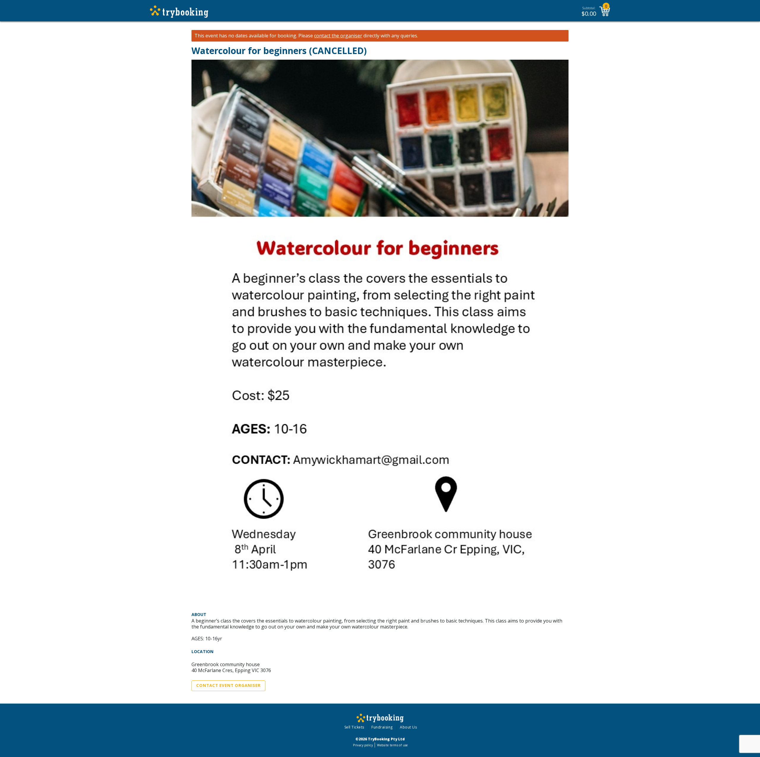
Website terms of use (392, 745)
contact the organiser (338, 36)
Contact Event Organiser (228, 685)
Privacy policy (363, 745)
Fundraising (382, 727)
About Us (408, 727)
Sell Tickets (354, 727)
